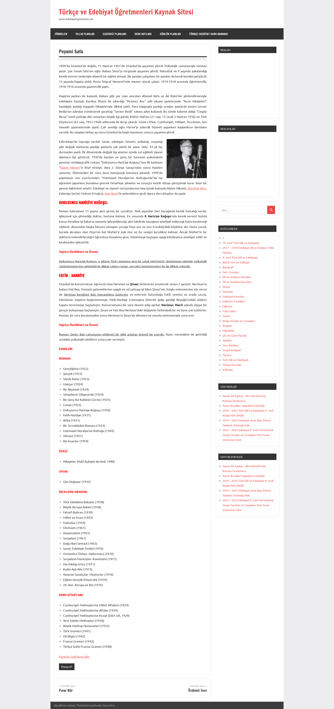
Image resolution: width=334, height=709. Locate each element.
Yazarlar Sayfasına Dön (74, 656)
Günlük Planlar (170, 34)
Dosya (226, 286)
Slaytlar (227, 340)
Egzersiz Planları (114, 34)
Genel (226, 316)
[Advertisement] (247, 87)
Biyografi (66, 666)
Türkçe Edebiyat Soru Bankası (208, 34)
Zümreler (61, 34)
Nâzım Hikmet (70, 167)
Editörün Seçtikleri (233, 301)
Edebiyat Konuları (233, 296)
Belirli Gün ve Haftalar (236, 262)
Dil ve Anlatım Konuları (236, 277)
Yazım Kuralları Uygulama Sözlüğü (243, 405)
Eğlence (227, 306)
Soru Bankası (230, 345)
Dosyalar (227, 291)
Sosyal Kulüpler (231, 350)
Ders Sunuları (230, 272)
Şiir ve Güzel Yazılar (234, 335)
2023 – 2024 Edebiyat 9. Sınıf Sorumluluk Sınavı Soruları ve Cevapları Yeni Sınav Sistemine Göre (247, 434)
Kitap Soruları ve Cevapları (238, 320)
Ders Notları (143, 34)
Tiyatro (226, 355)
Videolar (227, 369)
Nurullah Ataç (197, 188)
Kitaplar (227, 325)
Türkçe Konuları (232, 364)
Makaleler (228, 330)
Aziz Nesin (111, 193)
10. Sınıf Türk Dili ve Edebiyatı (240, 242)
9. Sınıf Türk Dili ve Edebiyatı (240, 257)
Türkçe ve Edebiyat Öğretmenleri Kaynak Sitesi (126, 12)
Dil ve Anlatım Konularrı (237, 281)
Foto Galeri (229, 311)
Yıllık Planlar (84, 34)
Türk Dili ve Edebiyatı (235, 359)
